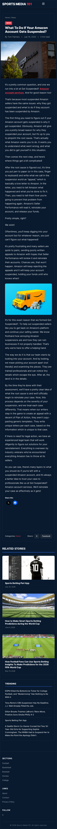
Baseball (5, 772)
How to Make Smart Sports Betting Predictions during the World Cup (23, 622)
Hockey (5, 776)
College (5, 780)
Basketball (6, 767)
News (13, 18)
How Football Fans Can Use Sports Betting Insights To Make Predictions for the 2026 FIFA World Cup (27, 664)
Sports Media (17, 4)
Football (5, 763)
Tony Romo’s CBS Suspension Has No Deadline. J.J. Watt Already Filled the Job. (27, 704)
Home (7, 18)
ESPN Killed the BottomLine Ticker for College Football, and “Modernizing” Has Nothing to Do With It (26, 694)
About (4, 793)
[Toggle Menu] (43, 4)
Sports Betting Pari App (17, 583)
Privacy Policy (8, 802)
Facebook (46, 536)
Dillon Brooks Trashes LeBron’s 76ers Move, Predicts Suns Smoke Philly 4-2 (25, 713)
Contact (5, 798)
